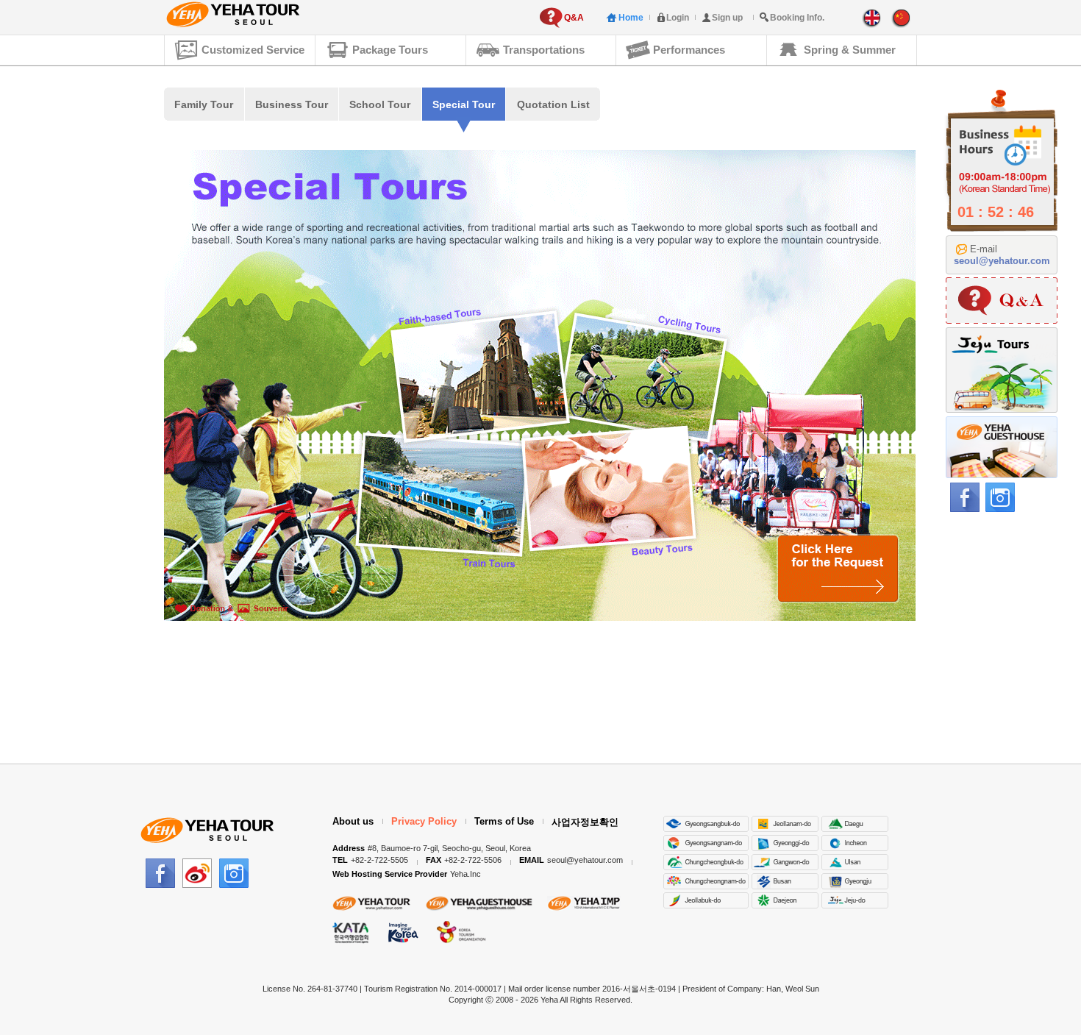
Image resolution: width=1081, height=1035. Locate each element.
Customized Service (252, 49)
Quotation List (553, 104)
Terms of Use (504, 821)
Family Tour (203, 104)
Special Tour (463, 104)
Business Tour (291, 104)
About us (353, 821)
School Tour (379, 104)
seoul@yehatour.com (1002, 260)
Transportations (544, 49)
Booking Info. (797, 18)
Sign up (727, 18)
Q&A (574, 18)
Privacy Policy (424, 821)
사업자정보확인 (585, 822)
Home (630, 18)
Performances (689, 49)
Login (677, 18)
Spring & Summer (850, 49)
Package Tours (390, 49)
